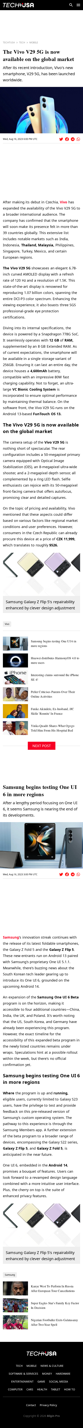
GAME (41, 1381)
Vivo (63, 202)
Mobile (33, 42)
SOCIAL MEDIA (58, 1381)
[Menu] (78, 5)
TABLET (55, 1389)
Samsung (11, 937)
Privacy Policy (48, 1405)
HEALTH (42, 1389)
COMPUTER (15, 1389)
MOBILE (31, 1366)
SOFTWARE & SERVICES (23, 1373)
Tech (22, 42)
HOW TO (69, 1389)
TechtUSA (9, 42)
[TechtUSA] (18, 5)
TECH (19, 1366)
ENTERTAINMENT (22, 1381)
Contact (31, 1405)
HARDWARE (63, 1373)
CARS (29, 1389)
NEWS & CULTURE (52, 1366)
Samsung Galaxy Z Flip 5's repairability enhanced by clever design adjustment (40, 604)
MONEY (47, 1373)
